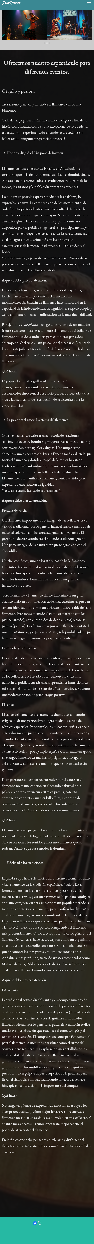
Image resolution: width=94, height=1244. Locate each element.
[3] (49, 43)
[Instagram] (40, 1223)
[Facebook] (35, 1223)
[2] (47, 43)
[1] (44, 43)
